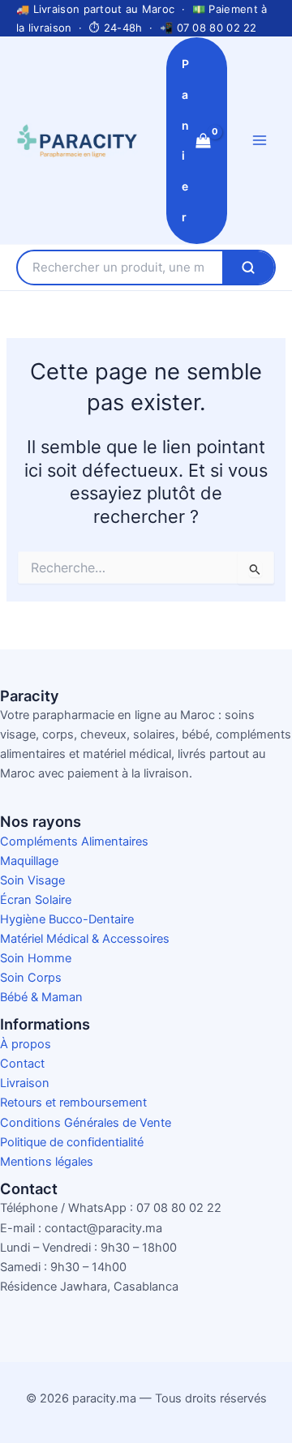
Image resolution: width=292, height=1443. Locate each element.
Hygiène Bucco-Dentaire (67, 919)
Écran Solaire (35, 900)
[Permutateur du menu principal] (259, 140)
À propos (25, 1044)
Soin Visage (32, 880)
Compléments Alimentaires (74, 841)
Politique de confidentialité (72, 1142)
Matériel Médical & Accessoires (85, 938)
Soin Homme (35, 958)
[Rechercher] (248, 267)
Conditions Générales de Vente (85, 1122)
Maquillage (29, 861)
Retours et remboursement (73, 1102)
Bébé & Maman (41, 997)
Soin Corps (31, 977)
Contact (22, 1063)
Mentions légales (46, 1161)
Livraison (24, 1083)
